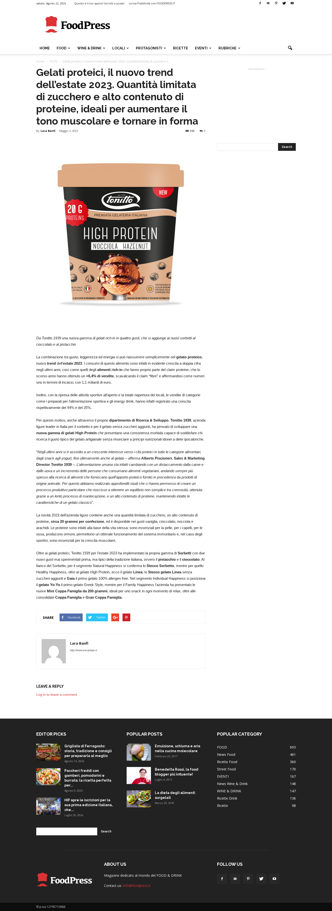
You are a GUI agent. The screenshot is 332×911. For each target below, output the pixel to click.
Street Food (226, 769)
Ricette (222, 805)
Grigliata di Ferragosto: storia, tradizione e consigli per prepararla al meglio (88, 751)
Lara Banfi (48, 131)
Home (45, 48)
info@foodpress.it (137, 885)
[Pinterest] (276, 3)
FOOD (61, 48)
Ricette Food (227, 761)
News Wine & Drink (232, 783)
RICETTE (180, 48)
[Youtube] (292, 3)
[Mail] (268, 3)
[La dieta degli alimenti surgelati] (139, 798)
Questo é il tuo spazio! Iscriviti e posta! (99, 3)
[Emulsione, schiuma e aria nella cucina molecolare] (139, 752)
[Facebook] (260, 3)
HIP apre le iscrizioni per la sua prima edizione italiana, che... (88, 805)
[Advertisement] (207, 25)
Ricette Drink (227, 798)
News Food (226, 754)
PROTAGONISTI (149, 48)
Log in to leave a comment (56, 694)
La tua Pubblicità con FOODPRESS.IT (152, 3)
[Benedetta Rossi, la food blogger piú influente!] (139, 775)
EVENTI (201, 48)
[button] (290, 48)
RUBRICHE (227, 48)
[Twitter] (284, 3)
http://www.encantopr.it (83, 650)
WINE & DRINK (89, 48)
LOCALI (118, 48)
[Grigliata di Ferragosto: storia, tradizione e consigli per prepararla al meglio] (48, 752)
